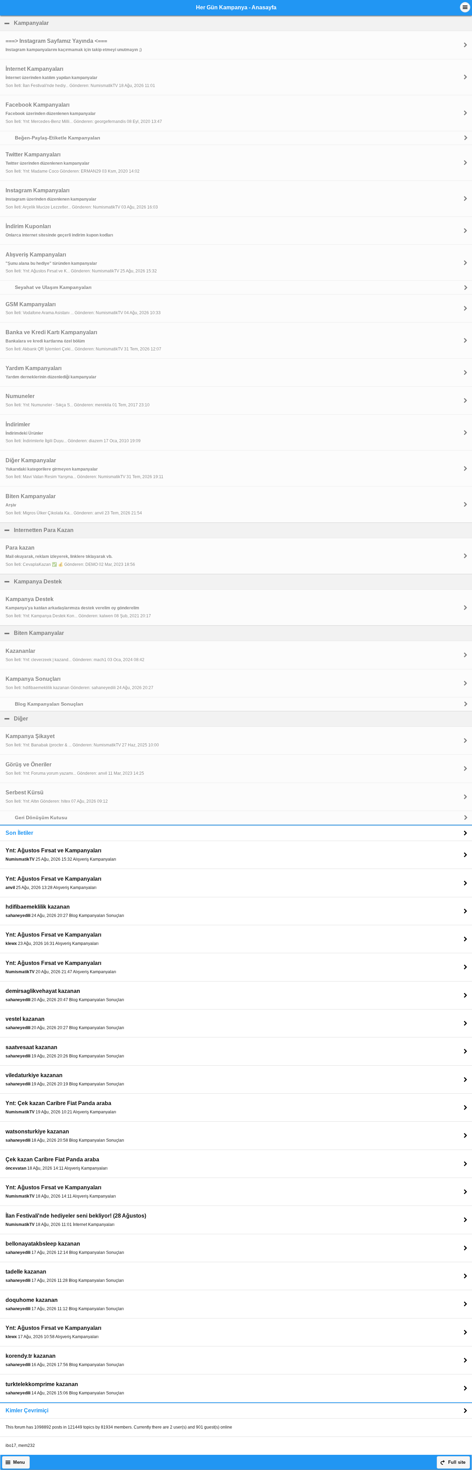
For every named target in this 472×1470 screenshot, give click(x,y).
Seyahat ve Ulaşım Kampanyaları (53, 287)
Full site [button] (456, 1462)
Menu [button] (19, 1462)
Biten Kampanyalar (72, 633)
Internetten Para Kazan (77, 530)
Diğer (54, 719)
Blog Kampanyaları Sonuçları (49, 704)
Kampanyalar (64, 23)
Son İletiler (19, 833)
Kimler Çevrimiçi (27, 1410)
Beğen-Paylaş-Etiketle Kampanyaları (57, 138)
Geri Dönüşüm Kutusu (41, 817)
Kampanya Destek (71, 581)
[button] (465, 7)
